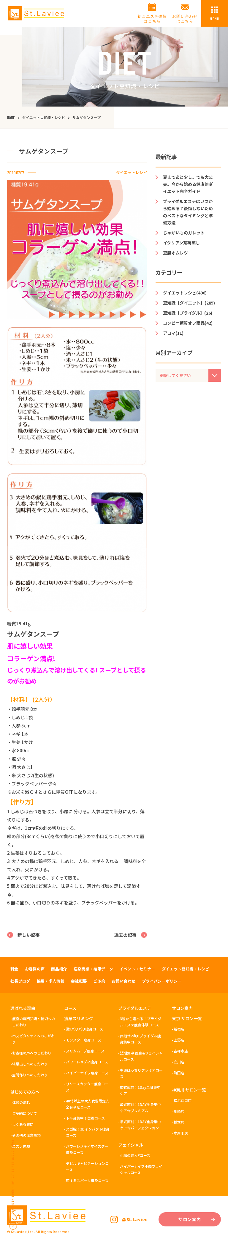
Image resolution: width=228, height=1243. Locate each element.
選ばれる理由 (22, 1008)
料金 (14, 969)
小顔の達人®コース (135, 1155)
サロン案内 (182, 1008)
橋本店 (179, 1122)
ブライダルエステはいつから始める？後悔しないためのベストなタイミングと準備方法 (188, 212)
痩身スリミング (78, 1018)
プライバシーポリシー (161, 981)
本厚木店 (181, 1133)
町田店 (179, 1072)
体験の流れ (21, 1102)
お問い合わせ (123, 981)
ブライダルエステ (134, 1008)
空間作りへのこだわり (30, 1074)
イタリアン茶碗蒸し (181, 243)
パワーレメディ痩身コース (87, 1061)
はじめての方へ (24, 1092)
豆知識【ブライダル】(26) (187, 313)
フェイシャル (130, 1145)
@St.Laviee (135, 1219)
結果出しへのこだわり (30, 1063)
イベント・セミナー (137, 969)
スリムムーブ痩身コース (85, 1050)
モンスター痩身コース (83, 1039)
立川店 (179, 1061)
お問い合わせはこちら (185, 18)
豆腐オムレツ (175, 253)
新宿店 (179, 1028)
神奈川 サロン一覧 (189, 1090)
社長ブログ (20, 981)
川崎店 (179, 1111)
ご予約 (99, 981)
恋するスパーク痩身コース (87, 1180)
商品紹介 (59, 969)
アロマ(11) (173, 333)
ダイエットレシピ (131, 172)
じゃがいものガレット (184, 233)
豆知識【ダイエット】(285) (189, 303)
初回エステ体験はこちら (152, 18)
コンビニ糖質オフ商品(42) (188, 323)
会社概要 (79, 981)
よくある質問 (23, 1124)
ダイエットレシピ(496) (185, 293)
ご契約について (24, 1113)
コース (70, 1008)
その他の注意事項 (26, 1135)
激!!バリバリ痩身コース (84, 1028)
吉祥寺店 (181, 1050)
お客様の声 (35, 969)
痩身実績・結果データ (93, 969)
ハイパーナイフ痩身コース (87, 1072)
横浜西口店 (182, 1100)
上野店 (179, 1039)
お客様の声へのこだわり (31, 1052)
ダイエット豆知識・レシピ (185, 969)
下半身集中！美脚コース (85, 1117)
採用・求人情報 (50, 981)
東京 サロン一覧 (187, 1018)
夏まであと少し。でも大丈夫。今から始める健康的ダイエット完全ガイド (188, 184)
